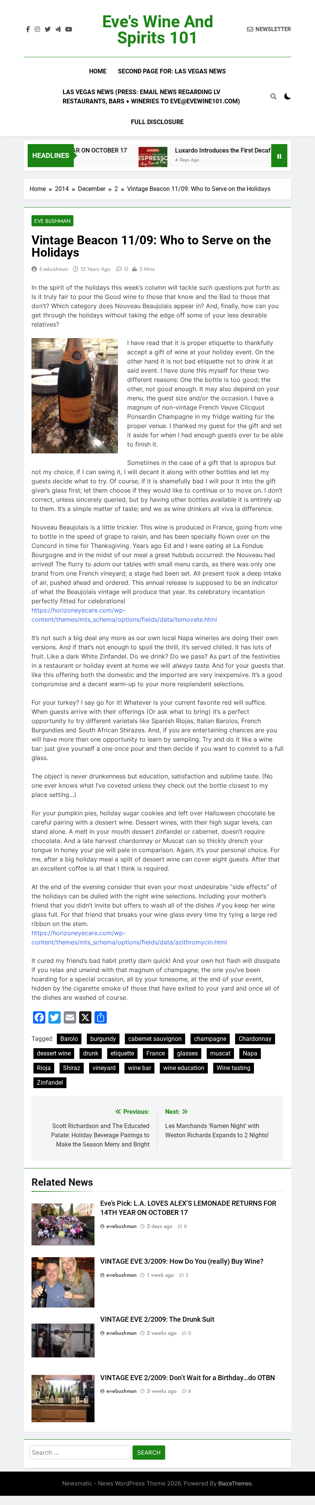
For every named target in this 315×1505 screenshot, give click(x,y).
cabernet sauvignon (155, 1038)
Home (97, 71)
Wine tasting (233, 1068)
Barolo (69, 1038)
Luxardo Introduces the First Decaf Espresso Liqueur (232, 150)
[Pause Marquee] (279, 155)
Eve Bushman (52, 221)
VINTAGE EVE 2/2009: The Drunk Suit (157, 1319)
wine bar (139, 1068)
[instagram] (37, 29)
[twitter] (47, 29)
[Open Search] (273, 96)
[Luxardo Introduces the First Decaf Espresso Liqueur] (138, 160)
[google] (58, 29)
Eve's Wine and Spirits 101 (157, 29)
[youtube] (69, 29)
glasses (187, 1053)
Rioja (44, 1068)
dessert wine (54, 1053)
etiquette (122, 1053)
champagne (210, 1038)
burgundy (103, 1038)
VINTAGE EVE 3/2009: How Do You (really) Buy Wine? (182, 1261)
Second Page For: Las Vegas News (172, 71)
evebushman (54, 269)
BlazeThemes (235, 1483)
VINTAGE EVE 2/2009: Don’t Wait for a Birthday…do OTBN (187, 1378)
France (155, 1053)
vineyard (104, 1068)
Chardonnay (255, 1038)
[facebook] (28, 29)
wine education (183, 1068)
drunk (90, 1053)
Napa (250, 1053)
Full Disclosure (157, 122)
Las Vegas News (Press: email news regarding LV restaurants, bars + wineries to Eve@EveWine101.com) (151, 96)
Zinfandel (50, 1082)
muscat (220, 1053)
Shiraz (71, 1068)
